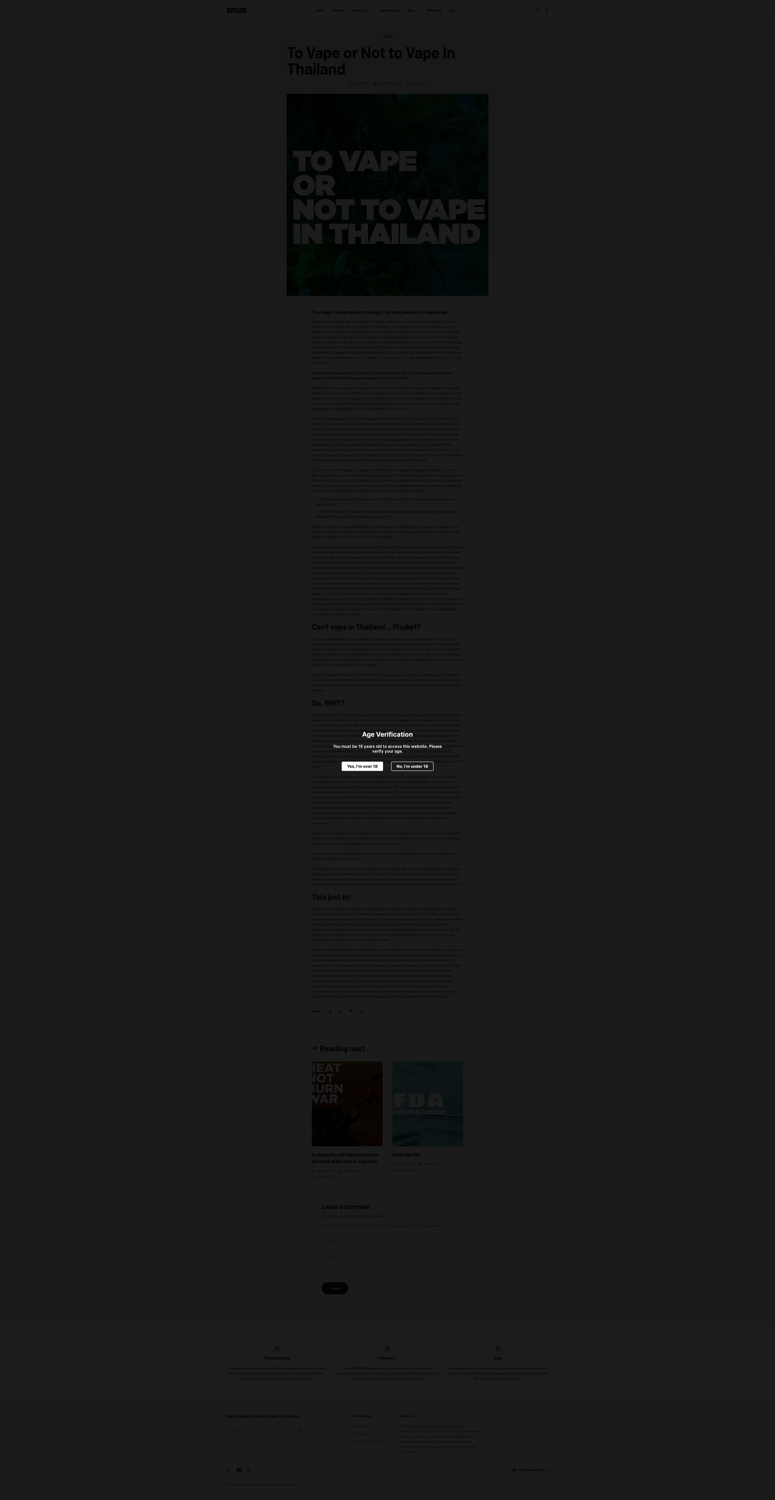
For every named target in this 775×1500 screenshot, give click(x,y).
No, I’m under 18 (412, 766)
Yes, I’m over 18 (362, 766)
